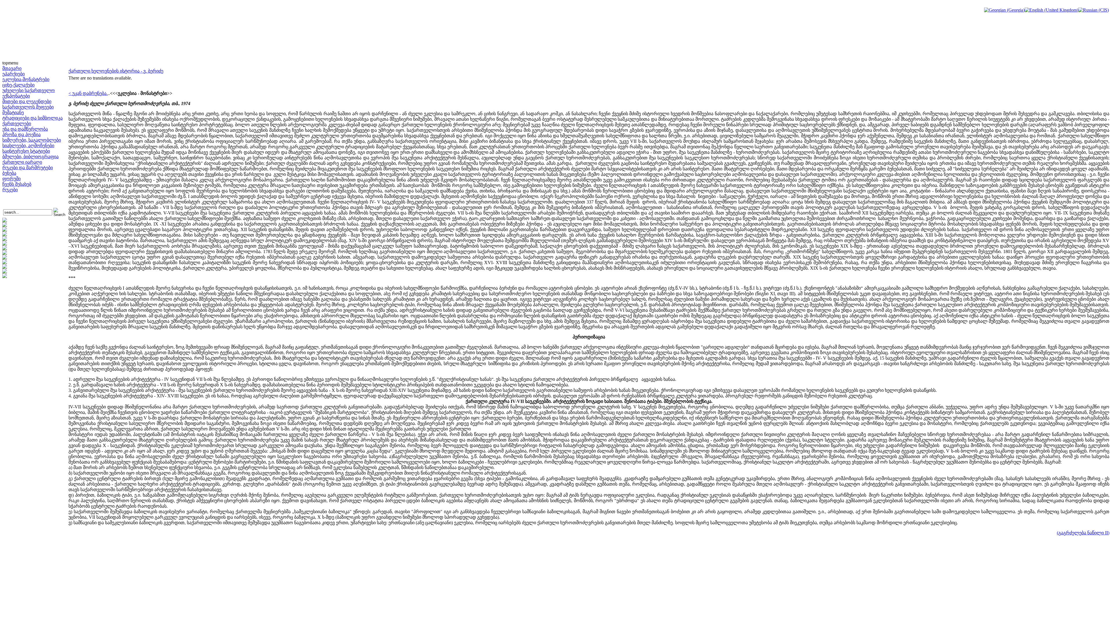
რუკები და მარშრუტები (27, 167)
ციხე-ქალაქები (18, 84)
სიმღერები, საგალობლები (31, 140)
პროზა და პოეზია (21, 134)
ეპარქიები (13, 73)
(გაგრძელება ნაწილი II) (1083, 532)
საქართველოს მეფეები (28, 107)
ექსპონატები (16, 95)
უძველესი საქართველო (28, 90)
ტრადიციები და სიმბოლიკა (32, 118)
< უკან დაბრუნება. (88, 93)
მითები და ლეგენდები (26, 101)
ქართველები (16, 123)
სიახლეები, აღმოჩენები (28, 145)
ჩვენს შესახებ (16, 184)
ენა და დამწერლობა (25, 129)
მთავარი (11, 68)
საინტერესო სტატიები (26, 151)
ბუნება (9, 173)
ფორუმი (11, 178)
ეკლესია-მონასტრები (25, 79)
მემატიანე (13, 112)
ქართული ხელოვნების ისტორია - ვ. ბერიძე (115, 71)
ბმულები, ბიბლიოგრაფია (30, 156)
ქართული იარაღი (22, 162)
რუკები (10, 189)
